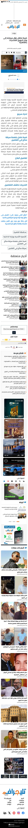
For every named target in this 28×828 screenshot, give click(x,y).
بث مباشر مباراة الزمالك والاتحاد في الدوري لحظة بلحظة (14, 372)
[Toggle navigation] (24, 25)
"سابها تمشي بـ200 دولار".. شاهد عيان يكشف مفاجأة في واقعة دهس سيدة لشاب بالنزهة (14, 377)
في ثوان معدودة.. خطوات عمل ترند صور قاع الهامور (14, 367)
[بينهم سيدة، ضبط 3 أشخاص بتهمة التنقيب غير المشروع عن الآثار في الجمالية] (23, 287)
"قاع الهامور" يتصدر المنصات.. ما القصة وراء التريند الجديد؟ (14, 362)
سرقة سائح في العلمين (17, 248)
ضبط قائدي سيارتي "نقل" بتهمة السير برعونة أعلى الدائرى (11, 316)
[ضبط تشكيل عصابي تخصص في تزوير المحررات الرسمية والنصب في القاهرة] (23, 299)
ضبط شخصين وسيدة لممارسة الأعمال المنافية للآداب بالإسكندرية (10, 261)
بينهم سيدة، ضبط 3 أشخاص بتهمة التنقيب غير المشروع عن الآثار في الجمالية (11, 285)
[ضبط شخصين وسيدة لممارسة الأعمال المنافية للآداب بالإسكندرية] (23, 263)
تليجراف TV (7, 798)
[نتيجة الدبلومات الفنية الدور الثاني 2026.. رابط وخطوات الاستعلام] (22, 516)
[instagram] (16, 481)
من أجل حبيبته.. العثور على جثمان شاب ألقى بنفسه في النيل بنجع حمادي (15, 750)
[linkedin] (23, 481)
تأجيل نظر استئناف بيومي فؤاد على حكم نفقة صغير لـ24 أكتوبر (14, 699)
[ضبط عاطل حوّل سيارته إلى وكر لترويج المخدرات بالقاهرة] (11, 52)
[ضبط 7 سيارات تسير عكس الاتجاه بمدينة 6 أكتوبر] (23, 305)
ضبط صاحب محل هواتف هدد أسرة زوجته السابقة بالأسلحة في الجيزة (11, 273)
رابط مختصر (14, 327)
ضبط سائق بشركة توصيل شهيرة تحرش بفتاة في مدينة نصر (11, 279)
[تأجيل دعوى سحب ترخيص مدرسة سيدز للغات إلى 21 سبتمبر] (14, 713)
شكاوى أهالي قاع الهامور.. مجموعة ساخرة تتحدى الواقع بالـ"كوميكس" (14, 357)
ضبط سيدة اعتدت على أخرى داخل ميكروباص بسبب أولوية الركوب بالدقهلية (11, 310)
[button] (18, 521)
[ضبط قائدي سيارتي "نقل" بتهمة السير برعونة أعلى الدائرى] (23, 317)
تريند (21, 502)
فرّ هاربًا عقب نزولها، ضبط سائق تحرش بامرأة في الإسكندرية (10, 267)
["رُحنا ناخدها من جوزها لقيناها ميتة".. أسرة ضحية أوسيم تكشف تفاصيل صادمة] (14, 611)
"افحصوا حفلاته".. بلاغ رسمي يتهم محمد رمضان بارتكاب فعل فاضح (14, 571)
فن (10, 800)
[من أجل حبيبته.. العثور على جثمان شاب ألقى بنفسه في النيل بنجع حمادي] (14, 739)
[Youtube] (8, 481)
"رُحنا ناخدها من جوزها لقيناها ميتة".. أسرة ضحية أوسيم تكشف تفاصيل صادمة (15, 622)
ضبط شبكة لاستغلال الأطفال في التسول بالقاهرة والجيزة (11, 292)
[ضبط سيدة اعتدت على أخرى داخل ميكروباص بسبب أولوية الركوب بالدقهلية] (23, 311)
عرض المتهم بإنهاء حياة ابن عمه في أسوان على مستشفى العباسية (15, 673)
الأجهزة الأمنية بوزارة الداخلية (15, 236)
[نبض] (4, 481)
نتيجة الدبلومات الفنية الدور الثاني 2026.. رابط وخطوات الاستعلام (10, 515)
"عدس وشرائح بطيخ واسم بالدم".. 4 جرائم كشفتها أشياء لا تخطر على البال (15, 387)
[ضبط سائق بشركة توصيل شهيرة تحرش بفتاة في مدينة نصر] (23, 281)
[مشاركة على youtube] (2, 2)
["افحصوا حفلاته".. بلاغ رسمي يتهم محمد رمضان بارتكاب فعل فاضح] (14, 559)
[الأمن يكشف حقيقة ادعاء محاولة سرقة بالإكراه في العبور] (14, 585)
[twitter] (20, 481)
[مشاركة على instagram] (5, 1)
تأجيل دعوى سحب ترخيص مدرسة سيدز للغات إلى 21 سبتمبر (15, 725)
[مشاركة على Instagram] (18, 813)
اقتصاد (22, 802)
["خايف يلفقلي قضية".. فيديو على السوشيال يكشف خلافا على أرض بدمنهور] (14, 636)
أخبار (22, 798)
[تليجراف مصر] (13, 27)
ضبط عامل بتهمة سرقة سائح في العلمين (15, 242)
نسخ (14, 333)
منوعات (21, 800)
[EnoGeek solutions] (14, 824)
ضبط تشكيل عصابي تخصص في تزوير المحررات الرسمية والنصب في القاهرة (10, 298)
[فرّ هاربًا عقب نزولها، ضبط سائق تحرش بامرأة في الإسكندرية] (23, 269)
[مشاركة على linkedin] (9, 1)
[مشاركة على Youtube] (14, 813)
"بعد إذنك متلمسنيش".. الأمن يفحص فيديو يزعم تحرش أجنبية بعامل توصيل (13, 392)
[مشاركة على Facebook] (23, 813)
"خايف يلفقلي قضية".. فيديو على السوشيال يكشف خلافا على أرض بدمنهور (15, 648)
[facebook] (12, 481)
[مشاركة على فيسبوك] (4, 1)
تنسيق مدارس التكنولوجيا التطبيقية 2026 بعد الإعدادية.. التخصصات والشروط (9, 509)
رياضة (9, 802)
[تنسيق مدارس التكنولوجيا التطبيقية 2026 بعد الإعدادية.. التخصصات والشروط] (22, 509)
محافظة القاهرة (20, 232)
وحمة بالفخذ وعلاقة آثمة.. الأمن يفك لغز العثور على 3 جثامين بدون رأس (14, 382)
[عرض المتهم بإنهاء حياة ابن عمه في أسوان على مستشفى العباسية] (14, 662)
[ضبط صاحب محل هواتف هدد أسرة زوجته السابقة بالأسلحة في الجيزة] (23, 275)
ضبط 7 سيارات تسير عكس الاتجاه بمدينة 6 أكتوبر (11, 304)
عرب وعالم (20, 804)
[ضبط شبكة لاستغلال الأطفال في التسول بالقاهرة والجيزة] (23, 293)
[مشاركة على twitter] (7, 1)
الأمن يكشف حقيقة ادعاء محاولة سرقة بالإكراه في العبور (14, 596)
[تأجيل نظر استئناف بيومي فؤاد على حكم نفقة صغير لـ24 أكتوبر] (14, 688)
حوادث (14, 33)
